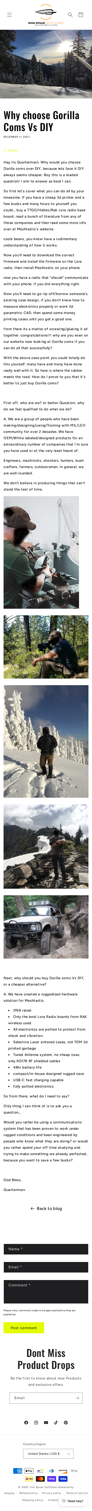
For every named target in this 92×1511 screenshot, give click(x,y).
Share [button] (13, 150)
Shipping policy (32, 1500)
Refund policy (28, 1493)
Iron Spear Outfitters (44, 1487)
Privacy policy (51, 1493)
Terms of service (77, 1493)
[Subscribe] (77, 1398)
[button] (9, 15)
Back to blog (49, 1208)
